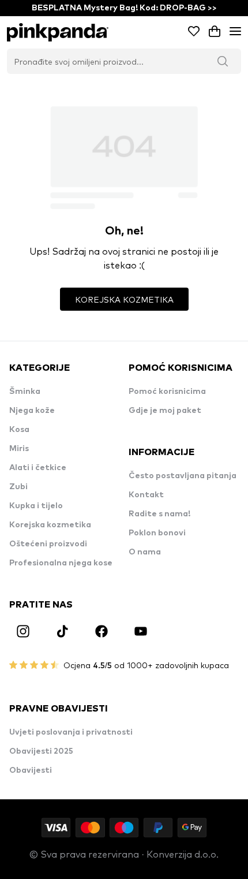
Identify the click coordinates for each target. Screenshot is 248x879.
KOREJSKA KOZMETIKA (124, 299)
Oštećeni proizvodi (48, 544)
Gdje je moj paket (165, 411)
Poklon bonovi (157, 533)
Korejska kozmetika (50, 525)
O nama (145, 552)
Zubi (18, 487)
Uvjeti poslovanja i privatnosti (71, 732)
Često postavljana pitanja (182, 476)
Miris (19, 449)
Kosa (19, 430)
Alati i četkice (37, 468)
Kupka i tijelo (36, 506)
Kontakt (146, 495)
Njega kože (32, 411)
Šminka (24, 392)
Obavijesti (30, 770)
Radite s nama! (159, 514)
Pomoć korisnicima (167, 392)
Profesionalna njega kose (60, 563)
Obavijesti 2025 (41, 751)
